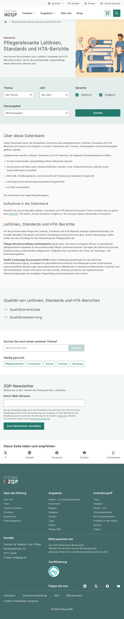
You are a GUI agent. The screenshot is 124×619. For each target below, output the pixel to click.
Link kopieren (113, 457)
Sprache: (56, 3)
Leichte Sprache (112, 3)
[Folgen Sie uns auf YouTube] (118, 586)
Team (6, 503)
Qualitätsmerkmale (25, 309)
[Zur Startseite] (10, 13)
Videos (52, 525)
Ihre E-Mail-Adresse (17, 396)
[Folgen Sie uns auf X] (96, 586)
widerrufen (62, 416)
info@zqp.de (19, 557)
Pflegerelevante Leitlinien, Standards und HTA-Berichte (36, 22)
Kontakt (75, 3)
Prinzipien (9, 512)
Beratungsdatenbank (104, 516)
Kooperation (10, 516)
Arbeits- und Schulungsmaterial (64, 499)
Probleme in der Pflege (105, 520)
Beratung (77, 363)
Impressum (9, 595)
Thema (8, 87)
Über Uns (66, 13)
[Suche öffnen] (116, 13)
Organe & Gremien (13, 508)
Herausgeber (12, 106)
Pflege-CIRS (55, 529)
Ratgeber (53, 512)
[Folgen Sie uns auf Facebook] (107, 586)
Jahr (42, 87)
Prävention (34, 363)
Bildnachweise (74, 595)
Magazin (53, 508)
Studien (52, 516)
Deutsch (86, 94)
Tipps (51, 520)
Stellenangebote (12, 520)
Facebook (57, 457)
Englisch (110, 94)
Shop (80, 13)
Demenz (63, 363)
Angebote (48, 13)
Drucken (84, 457)
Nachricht (13, 213)
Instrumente (54, 503)
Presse (91, 3)
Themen (29, 13)
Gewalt (50, 363)
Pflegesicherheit (14, 363)
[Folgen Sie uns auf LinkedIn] (85, 586)
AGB (56, 595)
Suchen (98, 112)
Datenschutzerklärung (40, 419)
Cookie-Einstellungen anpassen (21, 600)
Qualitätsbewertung (26, 317)
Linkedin (29, 457)
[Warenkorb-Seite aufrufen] (107, 13)
